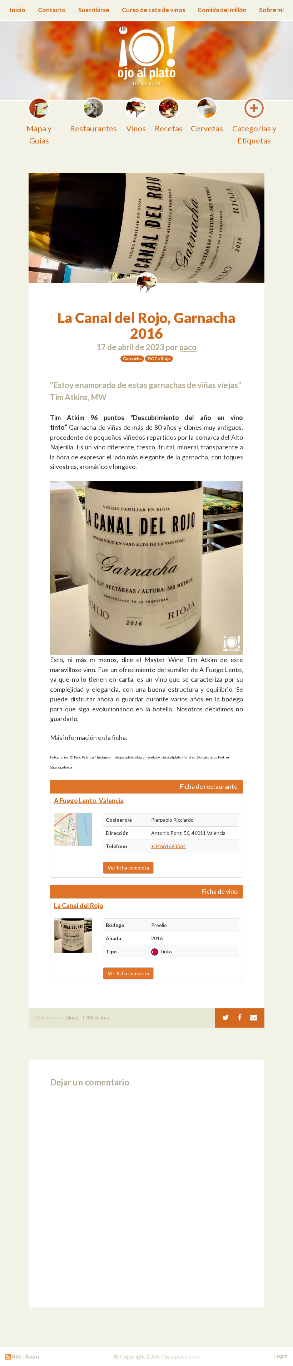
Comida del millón (222, 10)
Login (281, 1356)
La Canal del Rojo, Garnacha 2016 (146, 325)
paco (188, 347)
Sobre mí (271, 10)
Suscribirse (93, 10)
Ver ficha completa (128, 868)
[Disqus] (146, 1195)
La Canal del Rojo (78, 905)
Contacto (52, 10)
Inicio (17, 10)
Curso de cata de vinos (153, 10)
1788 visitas (95, 1017)
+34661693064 (168, 846)
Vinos (71, 1017)
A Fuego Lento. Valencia (89, 801)
